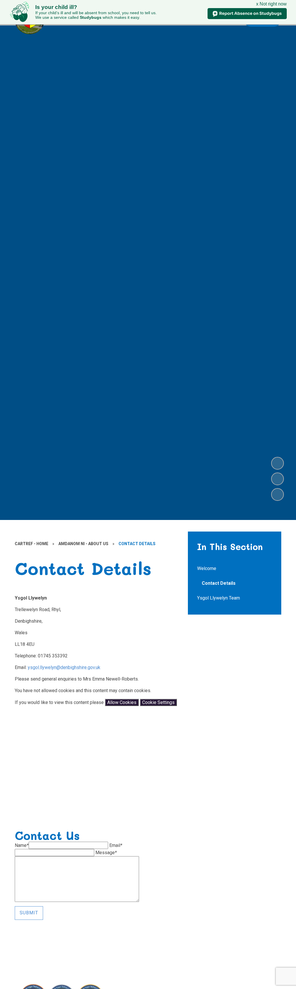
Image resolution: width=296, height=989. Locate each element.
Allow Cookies (121, 702)
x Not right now (271, 3)
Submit (29, 913)
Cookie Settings (158, 702)
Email (115, 845)
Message (106, 852)
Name (22, 845)
